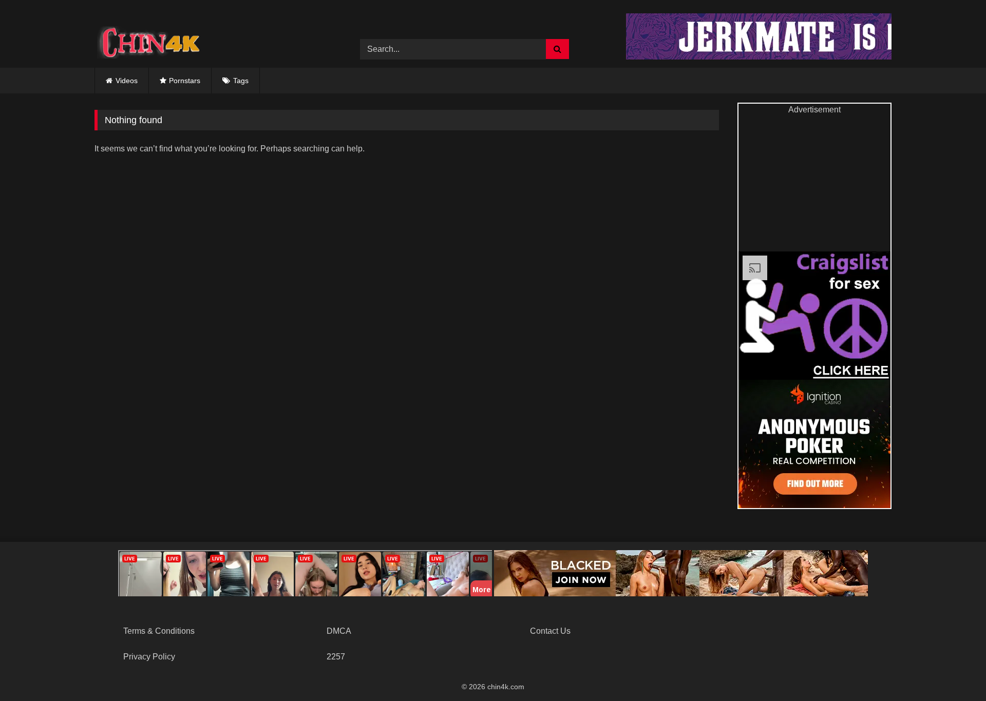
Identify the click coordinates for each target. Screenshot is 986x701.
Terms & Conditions (159, 631)
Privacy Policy (149, 656)
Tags (241, 80)
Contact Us (550, 631)
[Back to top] (954, 670)
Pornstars (184, 80)
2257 (336, 656)
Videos (127, 80)
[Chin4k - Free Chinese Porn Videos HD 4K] (145, 42)
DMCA (339, 631)
